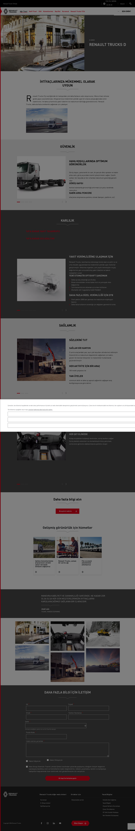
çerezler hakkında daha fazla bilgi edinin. (40, 409)
